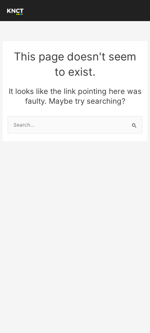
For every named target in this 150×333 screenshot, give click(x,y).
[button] (140, 10)
